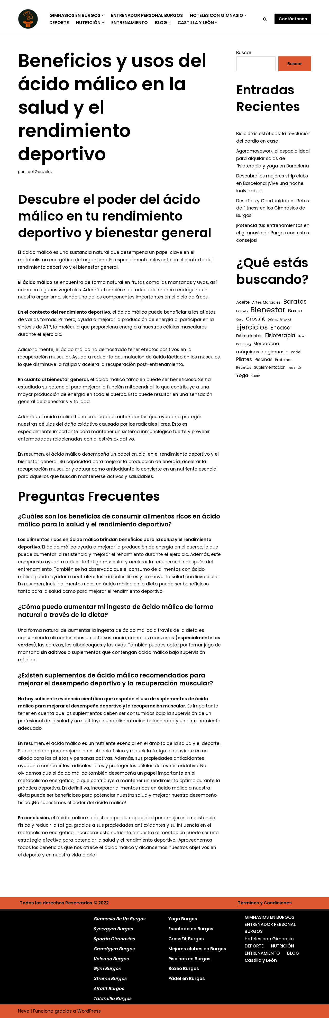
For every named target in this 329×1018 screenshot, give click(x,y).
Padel (296, 352)
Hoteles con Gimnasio (269, 939)
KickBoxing (243, 344)
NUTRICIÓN (282, 946)
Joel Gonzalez (39, 171)
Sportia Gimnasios (114, 939)
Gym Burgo (105, 968)
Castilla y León (261, 960)
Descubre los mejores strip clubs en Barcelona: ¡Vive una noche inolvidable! (272, 183)
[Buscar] (265, 19)
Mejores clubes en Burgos (197, 949)
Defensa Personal (279, 320)
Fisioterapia (280, 335)
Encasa (280, 327)
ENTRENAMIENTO (129, 22)
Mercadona (266, 344)
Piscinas (263, 359)
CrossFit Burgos (186, 939)
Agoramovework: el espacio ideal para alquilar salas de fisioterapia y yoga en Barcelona (273, 158)
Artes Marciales (266, 302)
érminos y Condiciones (266, 903)
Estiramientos (249, 335)
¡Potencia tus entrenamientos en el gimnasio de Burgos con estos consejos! (272, 232)
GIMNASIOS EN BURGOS (269, 917)
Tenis (291, 368)
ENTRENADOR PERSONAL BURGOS (147, 15)
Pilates (244, 359)
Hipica (302, 336)
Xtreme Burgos (109, 978)
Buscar (243, 52)
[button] (103, 15)
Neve (23, 1011)
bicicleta (242, 311)
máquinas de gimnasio (262, 352)
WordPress (89, 1011)
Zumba (256, 376)
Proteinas (284, 359)
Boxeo (295, 310)
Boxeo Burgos (183, 968)
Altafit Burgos (108, 988)
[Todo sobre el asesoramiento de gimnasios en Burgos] (29, 19)
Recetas (243, 367)
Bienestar (268, 310)
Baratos (295, 301)
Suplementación (270, 367)
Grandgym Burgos (113, 949)
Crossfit (255, 318)
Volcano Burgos (111, 959)
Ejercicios (252, 327)
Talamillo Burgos (112, 998)
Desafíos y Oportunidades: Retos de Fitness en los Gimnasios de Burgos (272, 208)
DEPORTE (59, 22)
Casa (239, 320)
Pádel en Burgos (186, 978)
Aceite (243, 302)
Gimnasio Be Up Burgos (119, 919)
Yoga (242, 375)
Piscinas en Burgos (189, 959)
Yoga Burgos (182, 919)
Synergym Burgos (113, 929)
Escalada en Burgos (190, 929)
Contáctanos (293, 19)
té (299, 367)
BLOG (293, 953)
